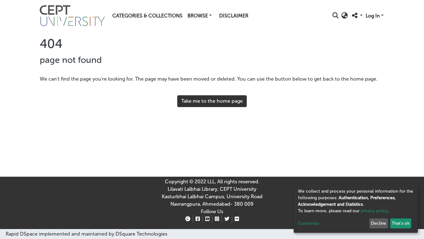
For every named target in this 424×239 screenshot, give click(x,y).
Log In (373, 16)
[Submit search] (336, 16)
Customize (308, 223)
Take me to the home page (212, 101)
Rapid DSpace (22, 234)
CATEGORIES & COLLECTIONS (147, 16)
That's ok (400, 223)
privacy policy (374, 210)
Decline (378, 223)
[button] (345, 16)
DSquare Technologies (140, 234)
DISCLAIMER (233, 16)
